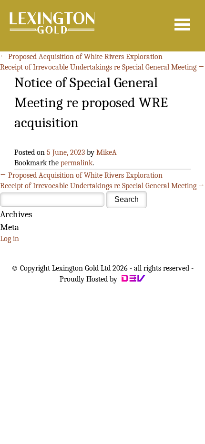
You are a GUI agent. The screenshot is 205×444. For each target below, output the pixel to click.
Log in (9, 238)
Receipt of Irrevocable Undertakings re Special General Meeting (102, 67)
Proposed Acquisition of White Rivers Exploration (81, 56)
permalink (76, 163)
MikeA (106, 152)
